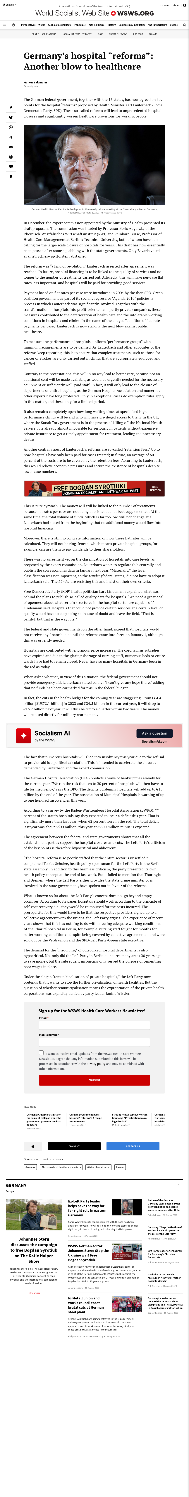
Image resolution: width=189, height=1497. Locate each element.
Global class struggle (98, 1167)
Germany (30, 1167)
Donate (153, 34)
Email (43, 1018)
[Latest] (13, 26)
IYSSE (100, 34)
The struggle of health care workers (61, 1167)
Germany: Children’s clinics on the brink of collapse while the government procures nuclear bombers (44, 1120)
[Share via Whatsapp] (11, 127)
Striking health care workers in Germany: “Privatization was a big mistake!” (129, 1118)
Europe (120, 1167)
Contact (165, 5)
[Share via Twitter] (11, 117)
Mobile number (49, 1034)
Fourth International (45, 34)
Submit (94, 1080)
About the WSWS (118, 34)
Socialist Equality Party (77, 34)
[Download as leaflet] (11, 157)
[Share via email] (11, 147)
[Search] (184, 26)
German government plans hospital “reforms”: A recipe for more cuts (85, 1118)
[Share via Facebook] (11, 107)
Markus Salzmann (35, 82)
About (176, 5)
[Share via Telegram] (11, 137)
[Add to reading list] (11, 176)
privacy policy (96, 1064)
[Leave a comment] (11, 166)
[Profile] (184, 6)
